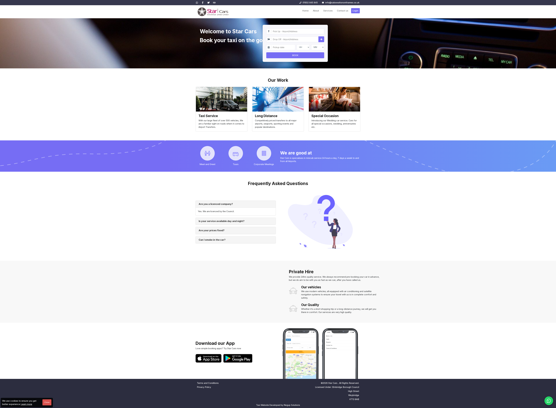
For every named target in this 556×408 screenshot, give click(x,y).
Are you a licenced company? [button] (216, 204)
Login (355, 10)
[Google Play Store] (238, 358)
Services (328, 10)
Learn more (26, 404)
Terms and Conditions (208, 383)
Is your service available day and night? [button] (221, 221)
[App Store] (209, 358)
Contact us (342, 10)
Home (305, 10)
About (316, 10)
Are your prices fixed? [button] (211, 230)
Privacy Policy (204, 387)
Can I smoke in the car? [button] (212, 239)
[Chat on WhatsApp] (548, 400)
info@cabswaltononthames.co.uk (342, 2)
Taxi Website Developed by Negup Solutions (278, 405)
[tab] (236, 204)
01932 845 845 (310, 2)
